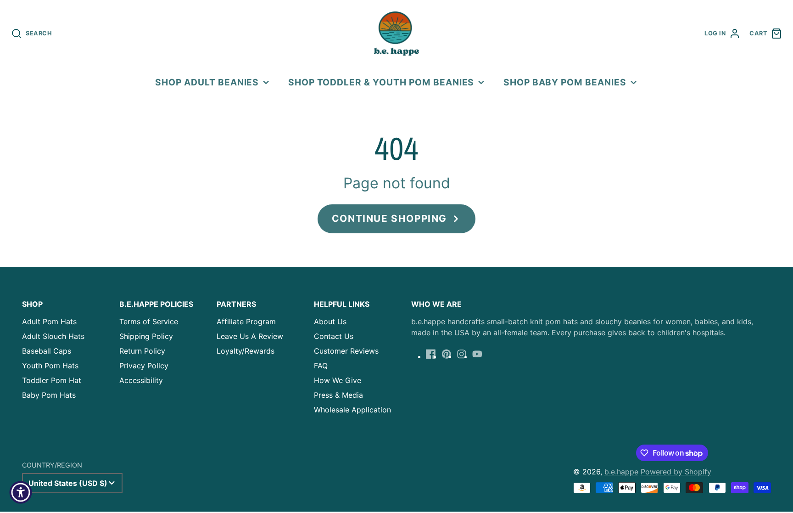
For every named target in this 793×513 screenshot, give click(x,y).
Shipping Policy (146, 336)
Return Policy (142, 350)
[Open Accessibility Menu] (20, 492)
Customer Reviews (346, 350)
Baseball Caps (46, 350)
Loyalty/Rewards (245, 350)
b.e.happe (621, 471)
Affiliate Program (246, 321)
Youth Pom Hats (50, 365)
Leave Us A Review (250, 336)
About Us (330, 321)
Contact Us (333, 336)
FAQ (321, 365)
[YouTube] (477, 354)
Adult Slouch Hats (53, 336)
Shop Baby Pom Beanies (564, 82)
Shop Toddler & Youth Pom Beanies (381, 82)
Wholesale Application (352, 409)
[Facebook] (431, 354)
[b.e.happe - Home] (396, 33)
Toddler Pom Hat (51, 380)
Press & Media (338, 395)
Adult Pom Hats (49, 321)
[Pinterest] (446, 354)
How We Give (337, 380)
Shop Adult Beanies (207, 82)
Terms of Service (148, 321)
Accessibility (141, 380)
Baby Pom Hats (49, 395)
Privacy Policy (143, 365)
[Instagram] (462, 354)
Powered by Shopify (676, 471)
